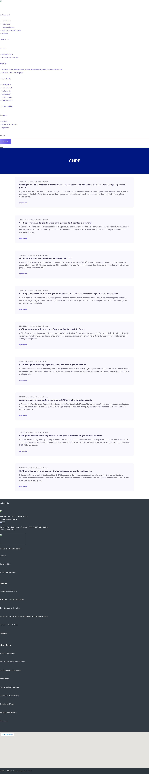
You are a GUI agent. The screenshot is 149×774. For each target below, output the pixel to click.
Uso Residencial (7, 88)
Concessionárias (6, 106)
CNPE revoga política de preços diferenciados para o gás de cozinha (52, 364)
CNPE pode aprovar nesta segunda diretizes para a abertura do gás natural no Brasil (61, 435)
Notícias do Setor (7, 54)
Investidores (4, 679)
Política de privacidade (8, 573)
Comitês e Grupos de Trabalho (11, 30)
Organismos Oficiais (7, 704)
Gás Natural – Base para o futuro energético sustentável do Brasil (24, 616)
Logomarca (5, 128)
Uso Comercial (6, 91)
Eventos (3, 64)
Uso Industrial (6, 94)
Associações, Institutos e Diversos (12, 662)
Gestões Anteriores (8, 27)
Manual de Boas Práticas (9, 625)
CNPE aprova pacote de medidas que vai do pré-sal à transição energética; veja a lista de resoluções (68, 293)
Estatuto (5, 33)
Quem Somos (6, 21)
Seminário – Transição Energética (12, 73)
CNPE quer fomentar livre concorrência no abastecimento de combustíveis (55, 471)
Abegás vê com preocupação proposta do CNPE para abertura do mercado (55, 400)
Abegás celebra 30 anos (8, 591)
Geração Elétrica (7, 100)
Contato (3, 556)
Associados (4, 39)
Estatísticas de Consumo (10, 57)
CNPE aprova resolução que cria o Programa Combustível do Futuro (52, 329)
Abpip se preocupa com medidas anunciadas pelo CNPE (46, 258)
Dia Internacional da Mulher (10, 608)
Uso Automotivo (7, 97)
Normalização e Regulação (9, 687)
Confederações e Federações (10, 670)
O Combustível (6, 85)
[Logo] (10, 1)
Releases (4, 121)
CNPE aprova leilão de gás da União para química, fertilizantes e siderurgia (56, 223)
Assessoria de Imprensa (9, 124)
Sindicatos (4, 721)
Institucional (5, 15)
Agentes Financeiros (7, 653)
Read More (23, 203)
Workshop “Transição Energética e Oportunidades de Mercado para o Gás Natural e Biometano (32, 70)
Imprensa (3, 115)
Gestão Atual (6, 24)
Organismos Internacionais (9, 696)
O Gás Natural (5, 79)
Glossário (3, 633)
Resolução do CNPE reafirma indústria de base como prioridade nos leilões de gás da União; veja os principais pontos (73, 186)
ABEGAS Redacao (35, 182)
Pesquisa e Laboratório (8, 712)
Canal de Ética (5, 564)
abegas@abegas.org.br (8, 519)
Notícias (3, 48)
